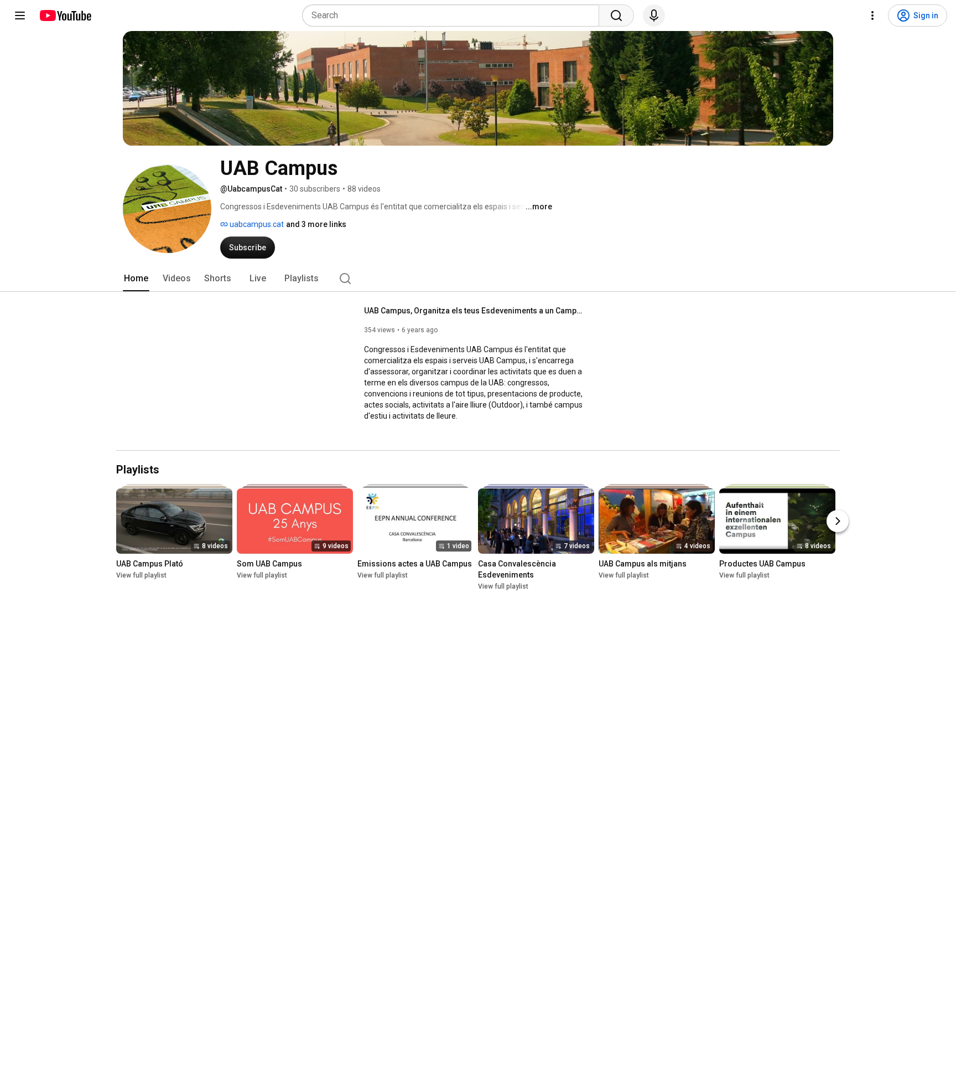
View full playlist (141, 575)
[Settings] (872, 15)
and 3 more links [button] (316, 224)
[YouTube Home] (65, 15)
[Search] (616, 15)
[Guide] (20, 15)
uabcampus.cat (256, 224)
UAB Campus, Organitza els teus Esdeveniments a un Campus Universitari (475, 310)
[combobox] (453, 15)
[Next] (838, 521)
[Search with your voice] (654, 15)
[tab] (136, 278)
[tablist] (478, 278)
